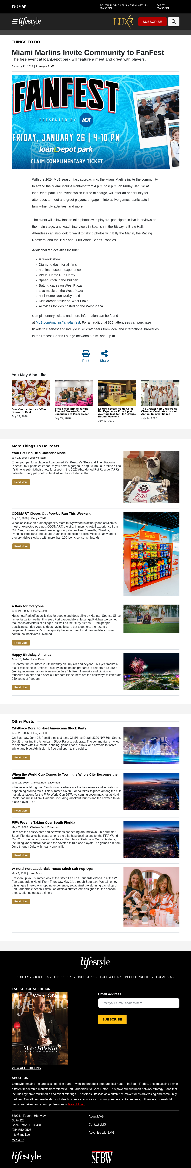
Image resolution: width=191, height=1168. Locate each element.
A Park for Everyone (28, 606)
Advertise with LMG (101, 1132)
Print (85, 360)
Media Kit (18, 1140)
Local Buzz (165, 977)
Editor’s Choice (30, 977)
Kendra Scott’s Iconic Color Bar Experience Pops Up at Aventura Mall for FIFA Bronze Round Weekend (117, 412)
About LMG (96, 1116)
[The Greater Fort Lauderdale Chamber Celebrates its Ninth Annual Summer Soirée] (160, 393)
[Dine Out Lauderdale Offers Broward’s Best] (31, 394)
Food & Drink (111, 977)
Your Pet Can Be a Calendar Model (39, 453)
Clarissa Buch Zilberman (46, 782)
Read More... (76, 1104)
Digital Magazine (163, 6)
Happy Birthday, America (31, 655)
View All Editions (26, 1068)
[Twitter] (24, 6)
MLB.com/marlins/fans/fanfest (58, 322)
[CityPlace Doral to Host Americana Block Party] (151, 746)
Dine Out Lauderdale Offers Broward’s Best (29, 411)
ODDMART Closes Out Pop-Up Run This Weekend (51, 513)
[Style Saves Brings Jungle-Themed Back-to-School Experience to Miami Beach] (74, 393)
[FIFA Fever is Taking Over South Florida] (151, 840)
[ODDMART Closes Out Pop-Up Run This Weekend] (151, 555)
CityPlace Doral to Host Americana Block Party (49, 728)
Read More (21, 481)
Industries (87, 977)
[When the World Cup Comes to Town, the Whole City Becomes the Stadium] (151, 792)
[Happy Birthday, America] (151, 672)
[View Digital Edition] (40, 1028)
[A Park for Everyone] (151, 620)
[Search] (173, 21)
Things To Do (26, 42)
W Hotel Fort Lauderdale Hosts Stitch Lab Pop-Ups (52, 869)
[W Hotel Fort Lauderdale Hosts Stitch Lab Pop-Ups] (151, 898)
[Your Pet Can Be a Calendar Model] (151, 478)
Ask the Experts (61, 977)
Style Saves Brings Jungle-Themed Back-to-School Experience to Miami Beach (72, 411)
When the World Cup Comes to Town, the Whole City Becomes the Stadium (65, 776)
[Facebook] (13, 6)
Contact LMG (97, 1124)
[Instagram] (19, 6)
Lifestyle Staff (45, 66)
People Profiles (139, 977)
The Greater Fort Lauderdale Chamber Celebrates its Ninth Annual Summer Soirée (160, 411)
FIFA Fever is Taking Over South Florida (43, 822)
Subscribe (152, 22)
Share (104, 360)
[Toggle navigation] (14, 21)
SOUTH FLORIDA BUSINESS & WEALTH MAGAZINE (124, 6)
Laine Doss (37, 659)
